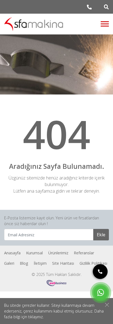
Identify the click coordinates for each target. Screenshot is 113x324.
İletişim (40, 263)
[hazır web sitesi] (56, 282)
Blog (24, 263)
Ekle (101, 235)
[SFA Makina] (33, 24)
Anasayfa (12, 252)
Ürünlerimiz (58, 252)
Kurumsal (34, 252)
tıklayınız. (36, 316)
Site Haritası (63, 263)
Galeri (9, 263)
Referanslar (84, 252)
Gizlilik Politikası (93, 263)
